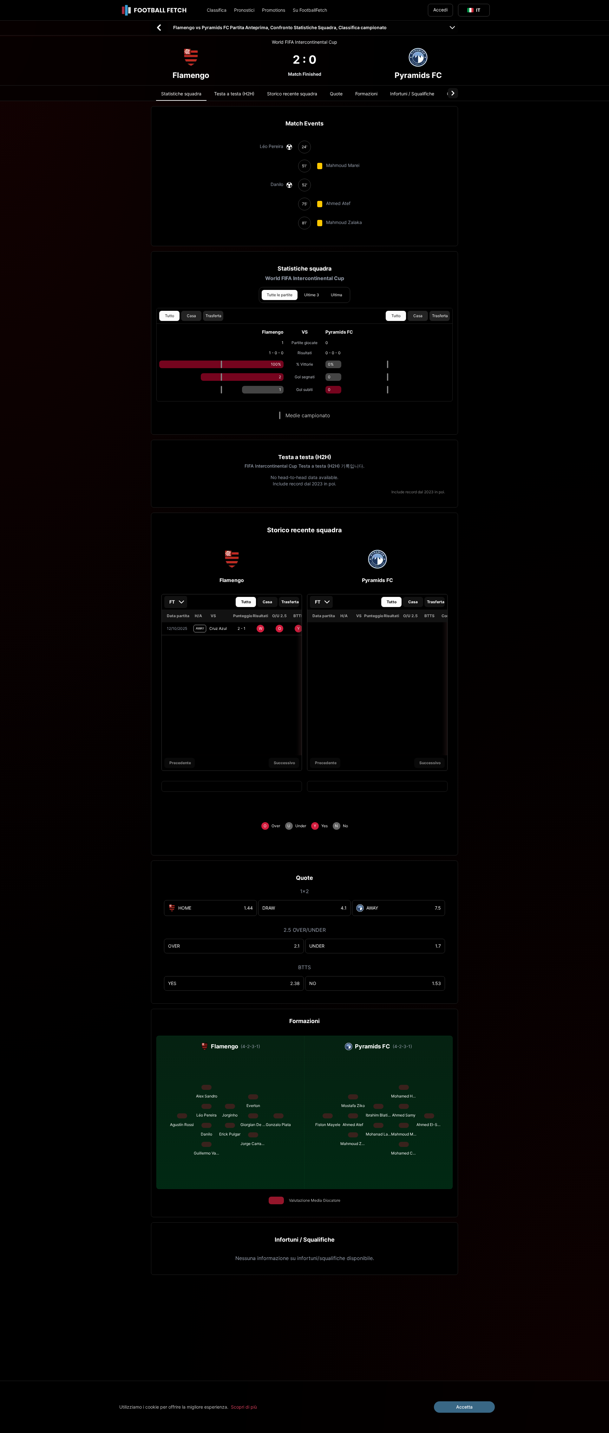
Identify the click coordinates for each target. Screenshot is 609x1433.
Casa (191, 315)
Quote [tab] (336, 93)
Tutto (169, 315)
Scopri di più (244, 1407)
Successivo (284, 762)
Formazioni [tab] (366, 93)
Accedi (440, 9)
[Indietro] (159, 27)
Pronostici (244, 10)
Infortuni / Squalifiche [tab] (412, 93)
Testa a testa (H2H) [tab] (234, 93)
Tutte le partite (279, 294)
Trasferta (213, 315)
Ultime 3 (311, 294)
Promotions (273, 10)
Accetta (464, 1407)
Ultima (336, 294)
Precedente (180, 762)
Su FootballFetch (310, 10)
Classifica (216, 10)
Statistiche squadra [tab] (181, 93)
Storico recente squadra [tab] (292, 93)
